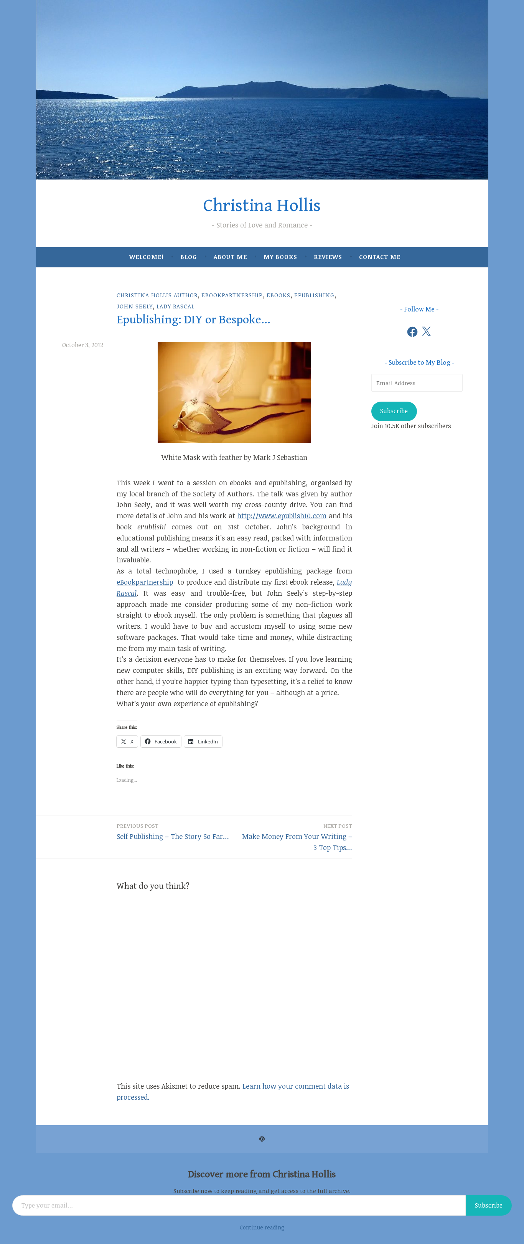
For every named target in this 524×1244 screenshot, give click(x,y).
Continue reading (262, 1227)
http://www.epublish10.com (281, 515)
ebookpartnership (232, 295)
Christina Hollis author (157, 295)
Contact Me (379, 256)
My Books (280, 256)
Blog (188, 256)
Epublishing (314, 295)
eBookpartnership (145, 582)
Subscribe (394, 411)
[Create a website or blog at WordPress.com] (262, 1139)
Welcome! (146, 256)
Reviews (328, 256)
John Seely (135, 306)
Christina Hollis (262, 205)
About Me (230, 256)
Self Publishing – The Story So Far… (173, 832)
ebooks (278, 295)
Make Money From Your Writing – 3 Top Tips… (297, 837)
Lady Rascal (175, 306)
